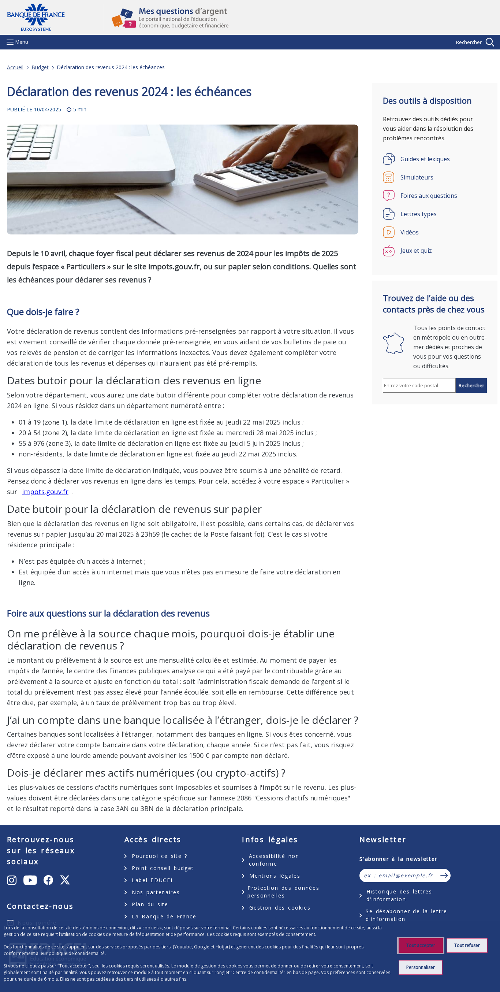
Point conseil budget (163, 868)
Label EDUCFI (152, 880)
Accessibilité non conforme (274, 859)
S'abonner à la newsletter (398, 858)
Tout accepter (420, 945)
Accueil (15, 67)
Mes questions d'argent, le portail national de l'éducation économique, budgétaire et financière (298, 17)
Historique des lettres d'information (399, 895)
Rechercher (469, 42)
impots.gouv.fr (45, 491)
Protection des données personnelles (283, 891)
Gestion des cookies (279, 907)
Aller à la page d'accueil (55, 17)
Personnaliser (420, 967)
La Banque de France (164, 916)
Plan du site (150, 904)
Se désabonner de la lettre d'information (406, 915)
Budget (40, 67)
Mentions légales (274, 875)
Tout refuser (467, 945)
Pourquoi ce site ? (159, 855)
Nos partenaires (156, 892)
